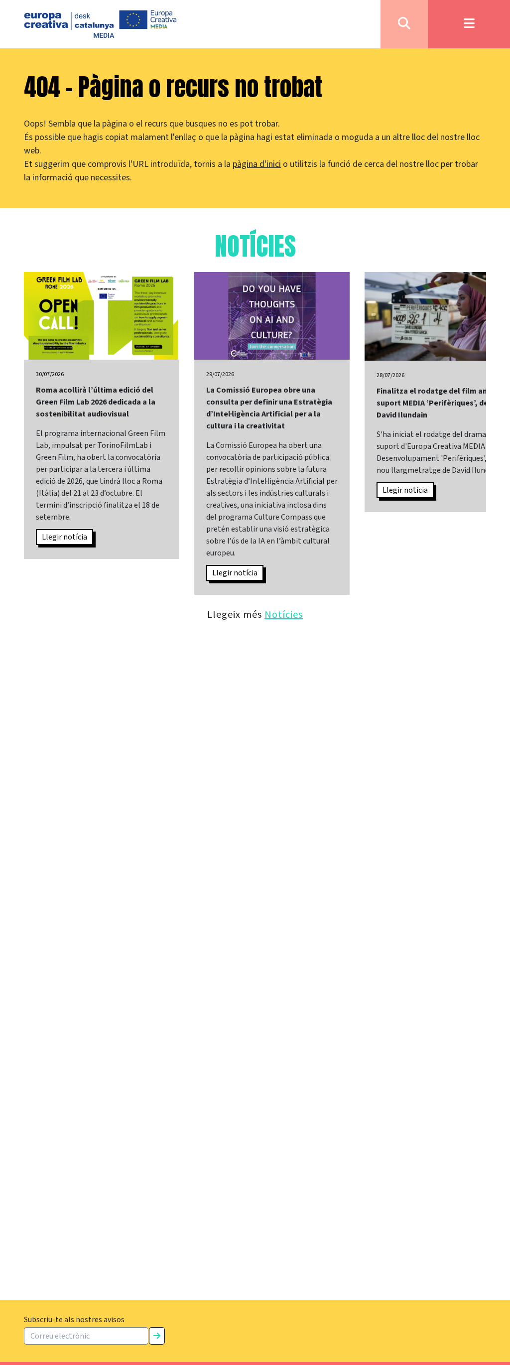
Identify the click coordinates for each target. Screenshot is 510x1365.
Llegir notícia (64, 537)
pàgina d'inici (257, 164)
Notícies (283, 614)
